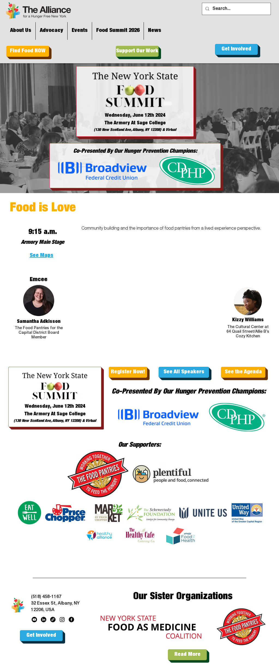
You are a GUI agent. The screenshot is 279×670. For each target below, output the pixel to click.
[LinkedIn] (43, 619)
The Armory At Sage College (135, 123)
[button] (41, 268)
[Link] (53, 619)
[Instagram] (62, 619)
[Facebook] (71, 619)
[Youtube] (34, 619)
